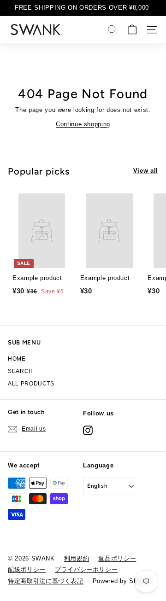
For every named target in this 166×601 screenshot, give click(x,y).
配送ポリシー (27, 569)
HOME (17, 359)
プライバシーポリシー (86, 569)
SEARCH (20, 371)
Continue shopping (83, 124)
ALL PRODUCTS (31, 383)
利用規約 (76, 558)
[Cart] (132, 29)
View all (145, 170)
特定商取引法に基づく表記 (45, 581)
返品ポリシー (117, 558)
